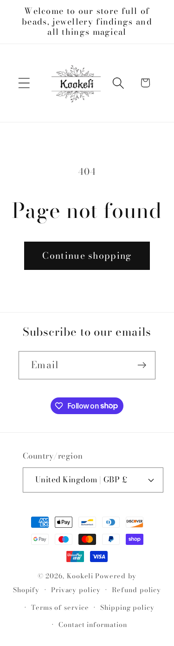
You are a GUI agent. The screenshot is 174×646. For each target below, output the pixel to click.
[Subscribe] (142, 365)
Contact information (92, 625)
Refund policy (136, 590)
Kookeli (80, 576)
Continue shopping (86, 255)
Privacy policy (76, 590)
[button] (24, 83)
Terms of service (60, 607)
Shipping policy (127, 607)
